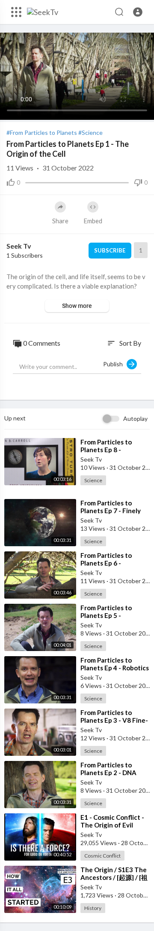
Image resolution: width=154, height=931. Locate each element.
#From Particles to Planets (41, 132)
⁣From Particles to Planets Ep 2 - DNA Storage (108, 772)
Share (60, 221)
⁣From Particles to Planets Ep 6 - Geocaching (106, 563)
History (92, 908)
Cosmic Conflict (102, 855)
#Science (90, 132)
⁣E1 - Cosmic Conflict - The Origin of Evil (112, 821)
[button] (137, 12)
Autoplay (135, 418)
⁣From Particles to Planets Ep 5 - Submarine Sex (106, 615)
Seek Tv (18, 246)
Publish (115, 364)
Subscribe (109, 250)
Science (93, 480)
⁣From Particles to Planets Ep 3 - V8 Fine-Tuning (114, 720)
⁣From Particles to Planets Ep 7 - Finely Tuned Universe (110, 510)
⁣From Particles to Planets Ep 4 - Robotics (114, 664)
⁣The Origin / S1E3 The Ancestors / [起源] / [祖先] (114, 877)
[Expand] (16, 12)
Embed (92, 221)
